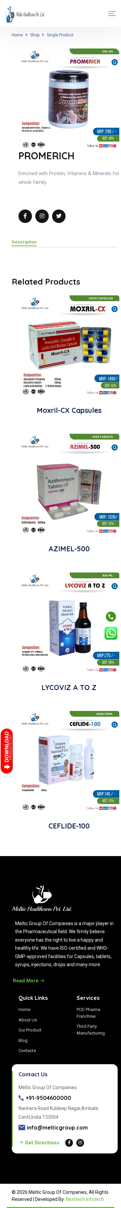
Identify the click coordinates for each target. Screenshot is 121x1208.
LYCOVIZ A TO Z (68, 687)
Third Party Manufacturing (91, 1030)
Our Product (29, 1030)
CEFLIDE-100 (69, 825)
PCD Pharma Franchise (88, 1013)
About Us (27, 1019)
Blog (23, 1040)
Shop (34, 35)
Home (17, 35)
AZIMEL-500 (69, 548)
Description (24, 242)
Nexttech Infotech (85, 1199)
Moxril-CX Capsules (69, 410)
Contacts (27, 1050)
